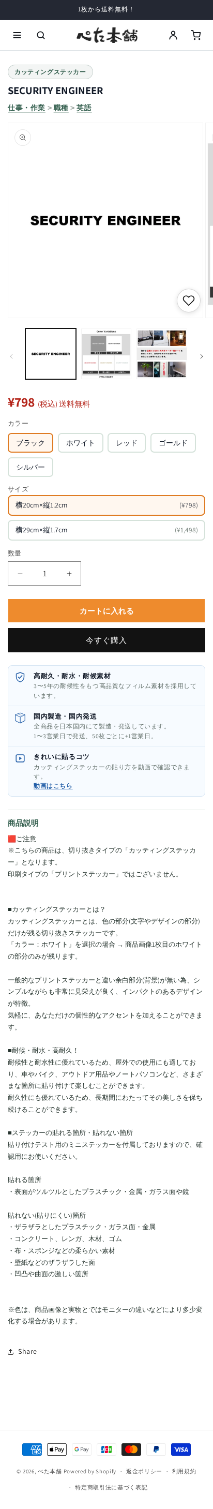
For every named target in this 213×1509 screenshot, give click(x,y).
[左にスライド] (11, 356)
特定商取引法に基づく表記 (111, 1487)
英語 (84, 107)
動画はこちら (53, 785)
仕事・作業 (26, 107)
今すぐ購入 (106, 640)
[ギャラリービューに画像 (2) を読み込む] (106, 353)
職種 (61, 107)
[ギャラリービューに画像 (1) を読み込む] (50, 353)
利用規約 (184, 1471)
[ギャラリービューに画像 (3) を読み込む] (161, 353)
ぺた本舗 (50, 1471)
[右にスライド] (201, 356)
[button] (17, 35)
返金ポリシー (144, 1471)
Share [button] (27, 1351)
